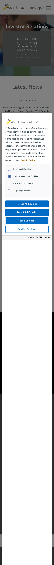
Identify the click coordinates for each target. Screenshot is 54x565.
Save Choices (27, 220)
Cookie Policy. (28, 160)
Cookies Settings (27, 229)
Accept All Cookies (27, 212)
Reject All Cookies (27, 204)
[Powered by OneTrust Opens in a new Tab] (39, 238)
